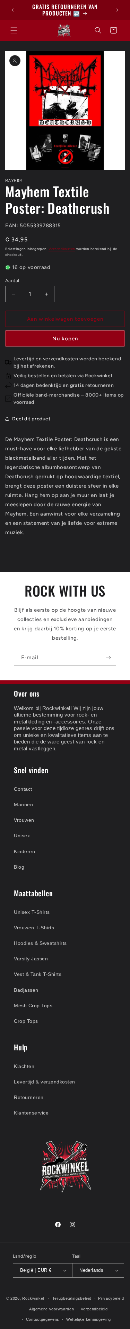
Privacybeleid (111, 1298)
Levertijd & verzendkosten (44, 1082)
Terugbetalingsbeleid (72, 1298)
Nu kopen (65, 339)
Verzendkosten (62, 249)
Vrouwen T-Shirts (34, 927)
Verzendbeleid (94, 1309)
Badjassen (26, 990)
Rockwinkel (33, 1298)
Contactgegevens (43, 1319)
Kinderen (24, 851)
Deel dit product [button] (31, 419)
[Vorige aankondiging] (12, 10)
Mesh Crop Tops (33, 1005)
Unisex (22, 835)
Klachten (24, 1066)
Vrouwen (24, 820)
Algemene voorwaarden (51, 1309)
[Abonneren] (108, 658)
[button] (13, 30)
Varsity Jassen (31, 958)
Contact (23, 789)
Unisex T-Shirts (32, 912)
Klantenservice (31, 1113)
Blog (19, 867)
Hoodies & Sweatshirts (40, 943)
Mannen (23, 804)
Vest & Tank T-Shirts (37, 974)
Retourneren (29, 1097)
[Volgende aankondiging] (117, 10)
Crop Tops (26, 1021)
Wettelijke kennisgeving (88, 1319)
